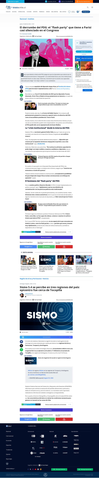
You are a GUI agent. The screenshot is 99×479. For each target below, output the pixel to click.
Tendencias (41, 11)
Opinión (48, 11)
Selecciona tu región (13, 1)
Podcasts (8, 11)
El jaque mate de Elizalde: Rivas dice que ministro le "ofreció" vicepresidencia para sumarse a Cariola (53, 204)
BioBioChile (41, 144)
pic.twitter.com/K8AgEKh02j (37, 375)
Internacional (21, 11)
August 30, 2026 (48, 378)
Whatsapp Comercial (60, 469)
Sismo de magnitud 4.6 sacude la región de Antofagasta (54, 358)
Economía (29, 11)
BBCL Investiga (54, 11)
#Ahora (30, 370)
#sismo (41, 370)
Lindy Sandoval (29, 293)
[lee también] (31, 106)
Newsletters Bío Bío (52, 1)
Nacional (14, 11)
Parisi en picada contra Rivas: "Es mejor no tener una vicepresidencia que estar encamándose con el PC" (53, 104)
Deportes (35, 11)
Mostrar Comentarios (46, 237)
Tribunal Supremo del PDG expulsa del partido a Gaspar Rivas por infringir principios (54, 157)
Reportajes (9, 459)
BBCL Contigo (63, 11)
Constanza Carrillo (27, 34)
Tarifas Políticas (10, 468)
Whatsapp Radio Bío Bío (86, 469)
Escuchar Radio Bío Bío (84, 1)
